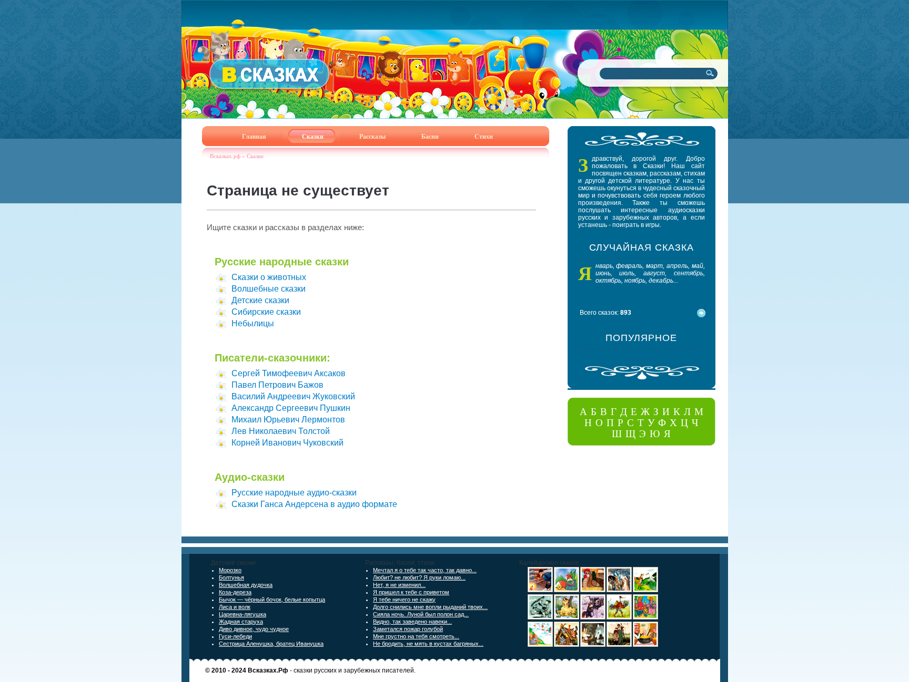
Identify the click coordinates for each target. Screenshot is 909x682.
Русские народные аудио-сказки (294, 492)
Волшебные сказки (268, 288)
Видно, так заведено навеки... (412, 621)
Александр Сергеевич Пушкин (290, 408)
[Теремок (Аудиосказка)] (566, 645)
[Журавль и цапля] (619, 617)
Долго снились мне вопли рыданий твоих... (430, 607)
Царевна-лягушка (242, 614)
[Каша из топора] (645, 645)
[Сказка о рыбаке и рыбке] (540, 590)
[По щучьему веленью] (540, 617)
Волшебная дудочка (245, 585)
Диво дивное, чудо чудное (254, 629)
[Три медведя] (645, 617)
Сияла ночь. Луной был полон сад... (421, 614)
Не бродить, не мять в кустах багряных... (428, 643)
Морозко (230, 570)
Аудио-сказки (250, 477)
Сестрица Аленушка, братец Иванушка (271, 643)
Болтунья (231, 577)
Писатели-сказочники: (272, 358)
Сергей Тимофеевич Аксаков (288, 373)
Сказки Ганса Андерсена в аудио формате (314, 504)
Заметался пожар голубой (408, 629)
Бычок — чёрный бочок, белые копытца (272, 599)
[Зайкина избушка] (592, 617)
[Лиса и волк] (592, 645)
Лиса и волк (234, 607)
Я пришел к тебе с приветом (411, 592)
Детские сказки (260, 300)
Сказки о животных (268, 277)
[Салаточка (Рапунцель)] (566, 617)
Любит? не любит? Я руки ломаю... (419, 577)
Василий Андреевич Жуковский (293, 396)
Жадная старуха (241, 621)
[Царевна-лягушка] (619, 590)
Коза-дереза (235, 592)
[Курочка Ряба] (592, 590)
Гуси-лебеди (235, 636)
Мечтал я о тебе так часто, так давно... (425, 570)
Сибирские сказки (266, 311)
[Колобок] (566, 590)
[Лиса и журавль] (645, 590)
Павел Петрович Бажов (277, 384)
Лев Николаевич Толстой (280, 431)
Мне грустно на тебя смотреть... (416, 636)
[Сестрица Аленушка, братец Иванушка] (619, 645)
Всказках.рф (225, 156)
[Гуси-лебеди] (540, 645)
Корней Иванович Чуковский (287, 442)
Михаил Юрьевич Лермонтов (288, 419)
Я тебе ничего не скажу (404, 599)
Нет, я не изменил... (399, 585)
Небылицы (252, 323)
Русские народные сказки (282, 261)
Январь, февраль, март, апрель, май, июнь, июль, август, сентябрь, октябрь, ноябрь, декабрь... (650, 273)
